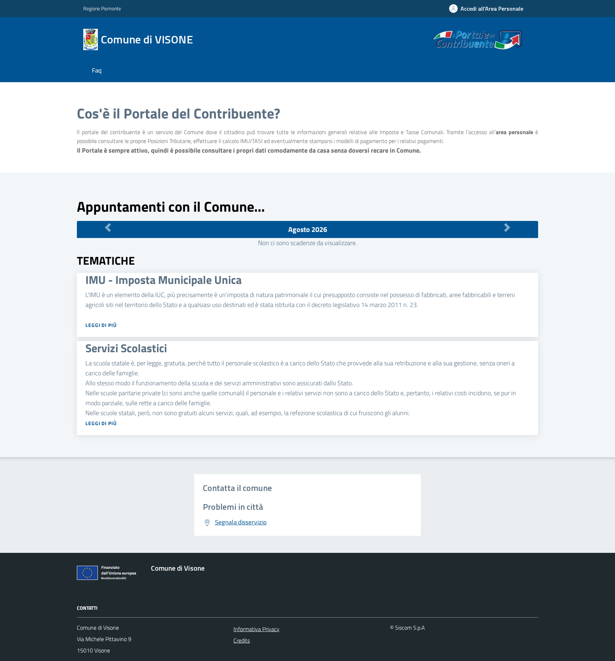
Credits (241, 640)
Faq (96, 70)
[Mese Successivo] (507, 227)
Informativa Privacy (256, 629)
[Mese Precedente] (108, 227)
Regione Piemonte (102, 8)
